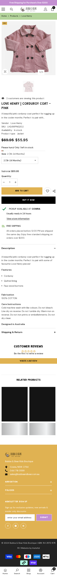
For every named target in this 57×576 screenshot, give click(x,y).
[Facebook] (8, 526)
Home (4, 16)
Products (14, 16)
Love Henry (16, 123)
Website (25, 548)
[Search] (11, 9)
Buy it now (29, 200)
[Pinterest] (23, 526)
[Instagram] (15, 526)
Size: (13, 153)
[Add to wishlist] (47, 191)
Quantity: (6, 176)
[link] (15, 427)
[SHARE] (53, 191)
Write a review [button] (28, 361)
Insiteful (36, 548)
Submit (44, 518)
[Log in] (45, 9)
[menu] (3, 9)
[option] (28, 48)
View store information (18, 218)
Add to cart (22, 191)
